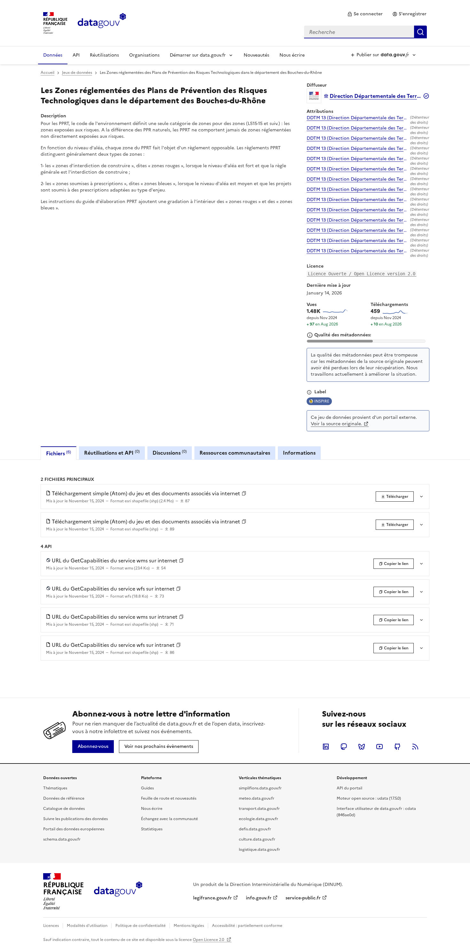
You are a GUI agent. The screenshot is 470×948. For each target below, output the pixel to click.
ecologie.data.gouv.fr (258, 819)
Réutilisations (104, 55)
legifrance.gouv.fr (212, 898)
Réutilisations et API (112, 453)
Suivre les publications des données (75, 819)
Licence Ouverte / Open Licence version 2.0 (361, 273)
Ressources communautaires (235, 453)
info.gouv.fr (258, 898)
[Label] (309, 392)
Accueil (47, 72)
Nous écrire (292, 55)
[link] (365, 14)
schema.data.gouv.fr (62, 839)
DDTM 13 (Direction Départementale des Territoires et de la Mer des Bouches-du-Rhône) (357, 118)
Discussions (170, 453)
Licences (51, 925)
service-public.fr (303, 898)
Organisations (144, 55)
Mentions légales (189, 925)
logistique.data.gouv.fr (259, 849)
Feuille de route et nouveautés (168, 798)
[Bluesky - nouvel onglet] (361, 746)
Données (52, 55)
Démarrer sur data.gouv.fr (198, 55)
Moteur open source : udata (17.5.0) (369, 798)
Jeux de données (77, 72)
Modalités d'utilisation (87, 925)
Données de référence (63, 798)
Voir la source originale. (336, 423)
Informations (299, 453)
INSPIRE (321, 401)
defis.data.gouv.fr (255, 829)
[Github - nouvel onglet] (397, 746)
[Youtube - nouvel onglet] (379, 746)
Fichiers (58, 453)
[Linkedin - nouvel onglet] (325, 746)
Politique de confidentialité (140, 925)
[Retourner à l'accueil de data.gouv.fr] (102, 22)
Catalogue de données (64, 808)
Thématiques (55, 788)
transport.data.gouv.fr (259, 808)
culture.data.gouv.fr (257, 839)
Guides (147, 788)
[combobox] (365, 32)
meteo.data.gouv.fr (256, 798)
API (76, 55)
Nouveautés (256, 55)
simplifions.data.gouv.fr (260, 788)
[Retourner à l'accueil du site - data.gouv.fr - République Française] (118, 891)
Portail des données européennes (73, 829)
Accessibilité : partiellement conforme (247, 925)
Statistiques (151, 829)
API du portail (349, 788)
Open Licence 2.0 (209, 940)
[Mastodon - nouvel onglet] (343, 746)
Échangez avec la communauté (169, 819)
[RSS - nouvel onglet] (415, 746)
